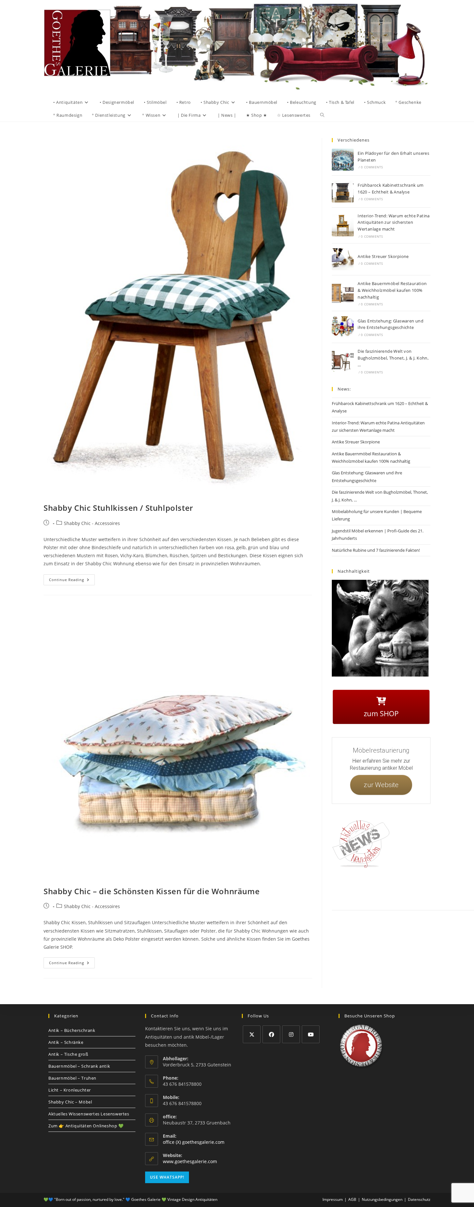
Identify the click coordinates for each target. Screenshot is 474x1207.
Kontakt (361, 888)
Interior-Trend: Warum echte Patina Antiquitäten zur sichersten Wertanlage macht (394, 222)
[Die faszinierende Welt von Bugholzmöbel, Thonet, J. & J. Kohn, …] (343, 361)
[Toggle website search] (322, 115)
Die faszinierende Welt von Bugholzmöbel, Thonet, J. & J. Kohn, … (393, 358)
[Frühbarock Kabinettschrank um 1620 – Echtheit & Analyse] (343, 192)
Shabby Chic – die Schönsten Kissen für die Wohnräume (152, 891)
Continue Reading (72, 578)
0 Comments (372, 167)
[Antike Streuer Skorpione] (343, 259)
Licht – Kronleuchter (69, 1090)
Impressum (382, 888)
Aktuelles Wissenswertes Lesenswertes (88, 1114)
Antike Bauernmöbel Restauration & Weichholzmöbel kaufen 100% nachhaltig (392, 290)
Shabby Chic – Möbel (70, 1102)
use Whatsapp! (167, 1177)
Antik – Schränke (66, 1042)
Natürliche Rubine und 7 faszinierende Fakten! (376, 550)
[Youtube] (311, 1034)
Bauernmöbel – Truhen (72, 1078)
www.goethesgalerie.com (190, 1161)
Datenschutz (406, 888)
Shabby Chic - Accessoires (92, 523)
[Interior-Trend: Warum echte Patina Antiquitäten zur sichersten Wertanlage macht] (343, 225)
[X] (252, 1034)
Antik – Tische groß (68, 1054)
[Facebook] (271, 1034)
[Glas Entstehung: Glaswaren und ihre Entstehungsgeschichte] (343, 327)
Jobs (438, 888)
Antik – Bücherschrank (71, 1030)
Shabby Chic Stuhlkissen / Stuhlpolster (118, 507)
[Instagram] (291, 1034)
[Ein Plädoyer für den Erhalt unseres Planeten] (343, 160)
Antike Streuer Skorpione (383, 256)
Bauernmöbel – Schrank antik (79, 1066)
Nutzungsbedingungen (382, 1199)
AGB (425, 888)
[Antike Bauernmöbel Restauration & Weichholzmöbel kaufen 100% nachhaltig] (343, 293)
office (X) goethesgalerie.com (193, 1142)
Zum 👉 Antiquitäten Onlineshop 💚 (86, 1126)
